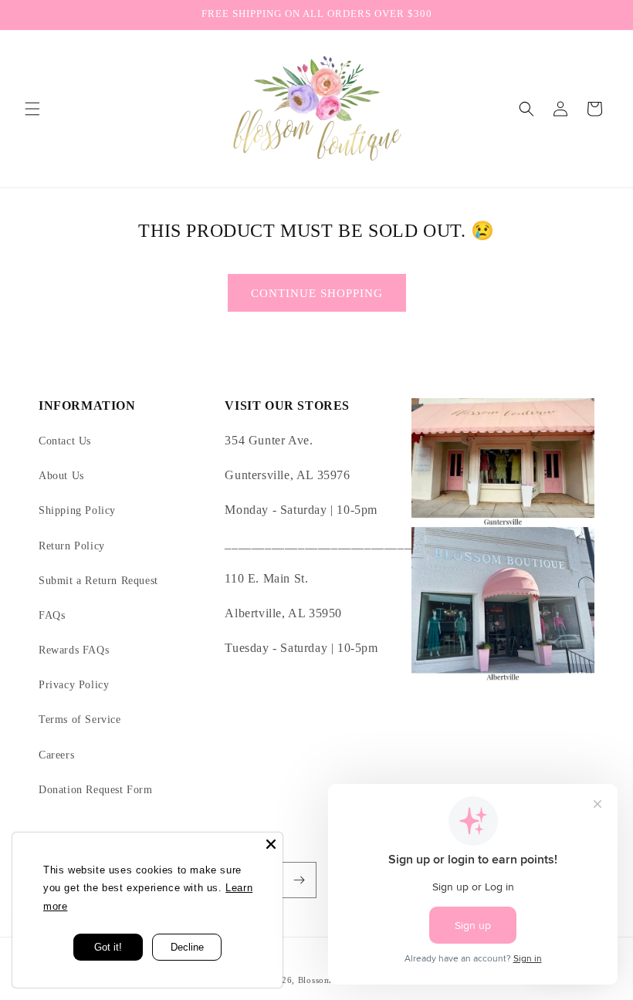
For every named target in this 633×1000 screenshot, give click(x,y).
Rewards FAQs (74, 650)
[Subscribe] (299, 880)
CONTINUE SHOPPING (317, 293)
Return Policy (72, 546)
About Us (61, 475)
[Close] (271, 844)
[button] (32, 109)
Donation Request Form (96, 790)
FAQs (52, 615)
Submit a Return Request (98, 580)
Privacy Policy (74, 685)
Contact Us (65, 441)
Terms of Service (80, 719)
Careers (56, 755)
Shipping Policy (77, 510)
